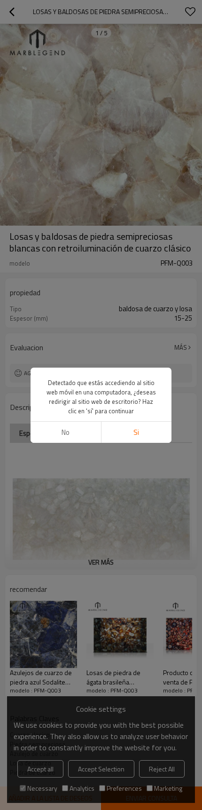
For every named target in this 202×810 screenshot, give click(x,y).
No (66, 432)
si (136, 432)
